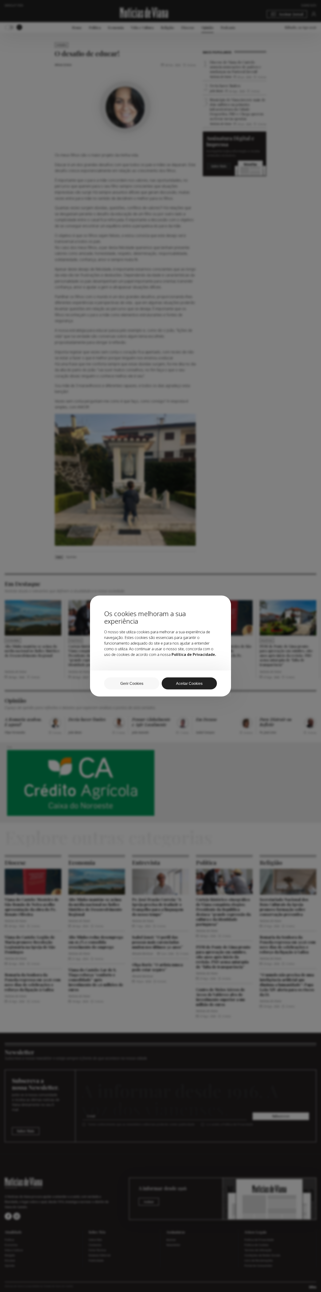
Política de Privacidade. (194, 654)
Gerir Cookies (131, 684)
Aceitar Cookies (189, 684)
